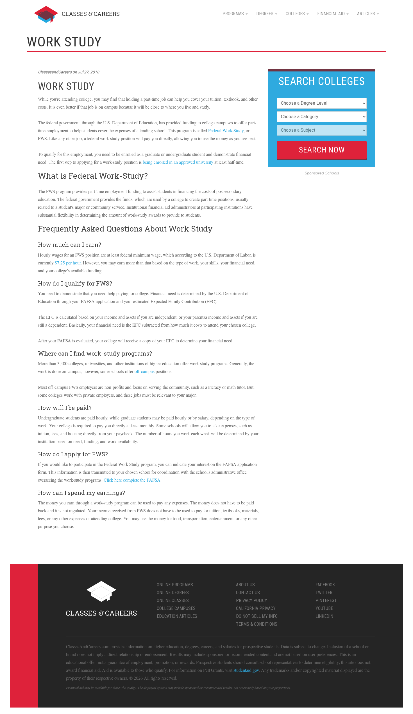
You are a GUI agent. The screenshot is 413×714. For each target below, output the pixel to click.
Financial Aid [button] (331, 13)
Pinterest (326, 600)
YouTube (324, 608)
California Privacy (256, 608)
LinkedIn (324, 616)
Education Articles (177, 616)
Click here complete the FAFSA (132, 480)
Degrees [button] (265, 13)
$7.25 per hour (68, 263)
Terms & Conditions (256, 624)
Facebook (325, 584)
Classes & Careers (76, 14)
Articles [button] (366, 13)
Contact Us (248, 592)
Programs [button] (234, 13)
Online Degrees (173, 592)
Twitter (324, 592)
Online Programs (175, 584)
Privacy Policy (251, 600)
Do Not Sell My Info (257, 616)
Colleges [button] (296, 13)
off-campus (145, 371)
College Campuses (176, 608)
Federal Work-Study (226, 130)
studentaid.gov (246, 670)
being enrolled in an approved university (178, 162)
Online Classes (173, 600)
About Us (245, 584)
